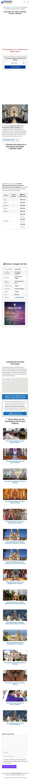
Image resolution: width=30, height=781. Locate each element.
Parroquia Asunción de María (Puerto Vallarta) (15, 723)
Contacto (24, 777)
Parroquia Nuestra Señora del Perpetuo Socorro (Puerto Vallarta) (15, 603)
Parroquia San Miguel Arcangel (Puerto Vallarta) (15, 461)
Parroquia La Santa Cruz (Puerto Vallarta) (15, 683)
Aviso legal (6, 777)
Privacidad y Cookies (15, 777)
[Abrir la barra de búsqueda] (24, 2)
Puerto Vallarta (16, 7)
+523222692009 (19, 297)
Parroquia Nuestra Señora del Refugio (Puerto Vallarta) (15, 582)
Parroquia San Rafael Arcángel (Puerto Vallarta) (15, 441)
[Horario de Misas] (6, 2)
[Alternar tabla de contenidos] (16, 140)
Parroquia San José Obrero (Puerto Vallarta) (15, 482)
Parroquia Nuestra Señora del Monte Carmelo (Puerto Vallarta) (15, 623)
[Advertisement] (15, 31)
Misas (4, 7)
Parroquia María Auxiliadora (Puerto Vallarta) (15, 663)
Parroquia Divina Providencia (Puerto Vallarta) (15, 703)
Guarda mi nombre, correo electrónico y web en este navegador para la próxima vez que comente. (16, 761)
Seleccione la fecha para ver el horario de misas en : (15, 58)
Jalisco (9, 7)
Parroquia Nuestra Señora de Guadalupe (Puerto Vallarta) (15, 643)
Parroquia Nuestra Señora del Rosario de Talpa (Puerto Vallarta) (15, 542)
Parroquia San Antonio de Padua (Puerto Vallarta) (15, 502)
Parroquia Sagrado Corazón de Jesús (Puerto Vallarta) (15, 522)
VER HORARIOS (15, 67)
